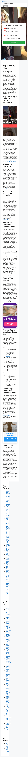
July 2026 (7, 744)
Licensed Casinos (8, 675)
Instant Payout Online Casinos (7, 560)
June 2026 (7, 746)
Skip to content (4, 1)
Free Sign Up (14, 42)
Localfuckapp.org (7, 415)
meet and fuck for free (12, 161)
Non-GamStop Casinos (8, 692)
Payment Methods (8, 698)
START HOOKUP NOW (11, 324)
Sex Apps (7, 710)
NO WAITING (10, 126)
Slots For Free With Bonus (7, 509)
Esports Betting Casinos (7, 653)
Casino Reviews (8, 634)
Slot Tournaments (8, 716)
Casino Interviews (8, 627)
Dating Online (7, 650)
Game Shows (7, 664)
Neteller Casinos (7, 685)
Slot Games (7, 713)
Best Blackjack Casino (8, 569)
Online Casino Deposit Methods (8, 584)
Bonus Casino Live (7, 565)
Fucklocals (8, 356)
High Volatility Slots (8, 671)
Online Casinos (7, 695)
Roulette (7, 702)
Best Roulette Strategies (8, 527)
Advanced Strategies (8, 607)
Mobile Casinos (7, 682)
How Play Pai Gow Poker (7, 591)
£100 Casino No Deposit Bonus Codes (7, 521)
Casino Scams (7, 637)
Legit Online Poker (7, 552)
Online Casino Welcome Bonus (8, 493)
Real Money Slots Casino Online (7, 541)
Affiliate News (7, 610)
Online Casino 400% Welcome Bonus (8, 502)
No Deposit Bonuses (7, 688)
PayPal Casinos (7, 700)
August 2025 (7, 752)
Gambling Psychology (8, 662)
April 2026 (7, 749)
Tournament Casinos (8, 724)
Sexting (7, 711)
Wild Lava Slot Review (7, 579)
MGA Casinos (7, 680)
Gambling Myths (8, 659)
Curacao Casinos (7, 647)
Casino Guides (7, 624)
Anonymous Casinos (8, 616)
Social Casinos (7, 719)
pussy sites (5, 188)
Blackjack (8, 622)
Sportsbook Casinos (8, 721)
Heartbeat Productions (8, 3)
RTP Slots (7, 704)
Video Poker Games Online (7, 535)
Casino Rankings (8, 632)
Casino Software (8, 640)
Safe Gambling (8, 707)
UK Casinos (7, 726)
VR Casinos (7, 729)
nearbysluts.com (6, 219)
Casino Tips (7, 642)
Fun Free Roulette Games (7, 515)
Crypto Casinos (7, 645)
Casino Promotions (8, 629)
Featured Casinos (8, 656)
